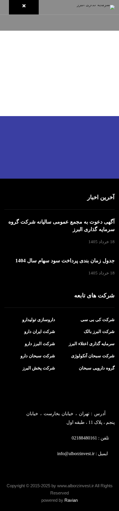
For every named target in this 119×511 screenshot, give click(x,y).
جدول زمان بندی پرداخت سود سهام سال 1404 (65, 260)
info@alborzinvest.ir (75, 453)
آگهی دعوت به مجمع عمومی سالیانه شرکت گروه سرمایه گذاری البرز (61, 225)
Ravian (71, 500)
